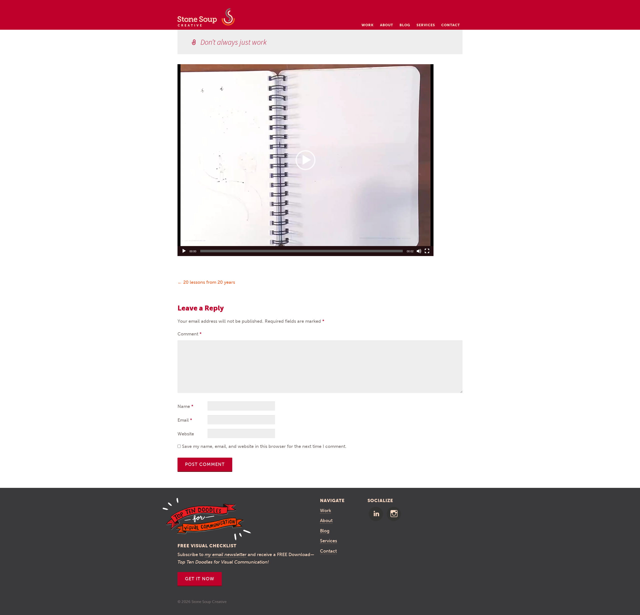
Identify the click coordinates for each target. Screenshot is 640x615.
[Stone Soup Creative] (206, 19)
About (386, 25)
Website (186, 434)
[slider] (301, 251)
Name (185, 406)
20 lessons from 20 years (206, 282)
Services (425, 25)
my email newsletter (225, 554)
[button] (306, 160)
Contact (450, 25)
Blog (405, 25)
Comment (190, 334)
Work (368, 25)
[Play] (184, 251)
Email (185, 420)
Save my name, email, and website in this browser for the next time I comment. (264, 446)
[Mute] (419, 251)
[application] (306, 160)
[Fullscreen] (427, 251)
